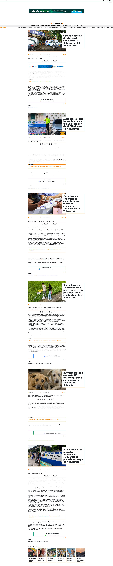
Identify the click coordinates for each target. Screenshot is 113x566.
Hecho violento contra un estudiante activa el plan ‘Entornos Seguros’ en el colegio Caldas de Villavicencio (44, 516)
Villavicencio (47, 25)
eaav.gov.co (43, 259)
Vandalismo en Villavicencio (48, 363)
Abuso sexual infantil (30, 541)
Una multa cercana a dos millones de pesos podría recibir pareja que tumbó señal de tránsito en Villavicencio (45, 250)
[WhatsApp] (45, 61)
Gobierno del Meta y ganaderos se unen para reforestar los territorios (40, 81)
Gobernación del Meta (30, 107)
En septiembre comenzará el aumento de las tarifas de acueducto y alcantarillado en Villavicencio (45, 166)
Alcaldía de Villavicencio (30, 363)
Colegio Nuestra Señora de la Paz (37, 541)
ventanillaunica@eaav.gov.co (42, 260)
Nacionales (59, 25)
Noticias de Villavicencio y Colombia (37, 25)
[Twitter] (42, 61)
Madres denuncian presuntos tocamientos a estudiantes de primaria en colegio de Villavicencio (45, 340)
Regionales (53, 25)
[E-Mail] (51, 61)
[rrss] (103, 0)
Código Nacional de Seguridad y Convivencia (39, 363)
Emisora (78, 25)
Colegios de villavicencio (45, 541)
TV (81, 25)
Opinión (66, 25)
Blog (63, 25)
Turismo (74, 25)
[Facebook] (40, 61)
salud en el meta (36, 107)
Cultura (70, 25)
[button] (65, 103)
